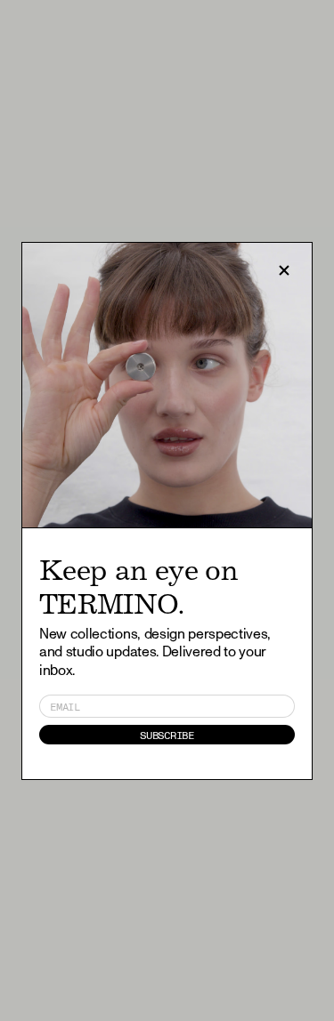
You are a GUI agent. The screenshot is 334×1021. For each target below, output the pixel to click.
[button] (284, 270)
